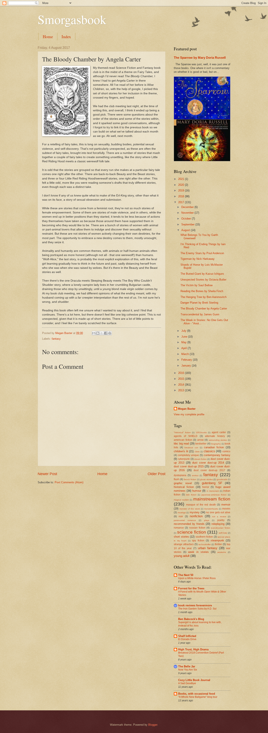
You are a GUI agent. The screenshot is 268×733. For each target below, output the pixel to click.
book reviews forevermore (195, 605)
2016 (181, 372)
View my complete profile (189, 414)
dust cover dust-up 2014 (208, 462)
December (188, 207)
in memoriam (213, 491)
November (188, 212)
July (184, 330)
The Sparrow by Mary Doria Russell (200, 57)
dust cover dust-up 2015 (189, 466)
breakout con (191, 447)
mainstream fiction (212, 498)
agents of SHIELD (185, 436)
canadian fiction (214, 447)
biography (216, 444)
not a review (219, 516)
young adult (181, 556)
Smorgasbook (72, 19)
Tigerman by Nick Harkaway (197, 258)
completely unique (188, 455)
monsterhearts (211, 509)
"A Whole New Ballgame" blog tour (197, 696)
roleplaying (217, 523)
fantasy (56, 338)
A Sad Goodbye (187, 683)
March (185, 354)
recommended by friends (189, 523)
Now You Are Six (187, 669)
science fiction (191, 532)
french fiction (190, 479)
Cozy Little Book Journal (194, 680)
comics (226, 451)
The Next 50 (185, 575)
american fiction (183, 440)
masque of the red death (201, 504)
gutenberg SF (212, 483)
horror (205, 487)
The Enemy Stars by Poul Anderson (202, 253)
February (187, 359)
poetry (220, 520)
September (188, 224)
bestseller (200, 443)
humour (196, 490)
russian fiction (197, 527)
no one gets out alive (218, 512)
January (186, 365)
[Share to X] (102, 333)
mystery (195, 512)
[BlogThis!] (98, 333)
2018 (181, 196)
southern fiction (204, 536)
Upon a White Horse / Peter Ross (197, 578)
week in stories (198, 552)
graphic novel (183, 483)
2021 (181, 179)
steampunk (217, 540)
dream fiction (200, 459)
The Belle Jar (186, 666)
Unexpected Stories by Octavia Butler (203, 279)
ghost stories (206, 479)
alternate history (215, 436)
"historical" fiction (182, 432)
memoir (225, 504)
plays (206, 520)
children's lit (181, 451)
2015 (181, 378)
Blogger (152, 724)
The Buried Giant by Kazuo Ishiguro (202, 273)
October (186, 218)
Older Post (156, 474)
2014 (181, 384)
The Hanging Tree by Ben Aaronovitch (203, 297)
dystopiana (180, 475)
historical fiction (184, 487)
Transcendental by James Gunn (199, 314)
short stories (181, 536)
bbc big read (181, 443)
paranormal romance (185, 520)
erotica (195, 475)
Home (48, 36)
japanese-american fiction (214, 495)
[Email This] (94, 333)
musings (182, 512)
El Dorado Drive (187, 639)
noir (181, 516)
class (197, 451)
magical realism (181, 500)
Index (66, 36)
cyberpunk (184, 459)
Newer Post (47, 474)
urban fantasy (207, 548)
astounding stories (218, 440)
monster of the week (189, 509)
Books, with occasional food (196, 693)
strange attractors (184, 544)
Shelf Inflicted (187, 636)
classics (209, 451)
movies (226, 508)
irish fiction (191, 495)
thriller (218, 544)
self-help (223, 533)
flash (176, 479)
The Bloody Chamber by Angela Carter (203, 308)
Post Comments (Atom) (69, 482)
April (184, 348)
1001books (201, 432)
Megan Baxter (187, 408)
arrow (200, 440)
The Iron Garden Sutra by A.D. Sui (197, 608)
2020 (181, 184)
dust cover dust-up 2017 (209, 470)
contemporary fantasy (217, 455)
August (186, 230)
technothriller (204, 544)
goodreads (222, 479)
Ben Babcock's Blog (191, 619)
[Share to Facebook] (106, 333)
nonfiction (196, 516)
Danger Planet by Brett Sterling (199, 302)
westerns (221, 552)
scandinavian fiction (220, 528)
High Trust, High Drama (193, 649)
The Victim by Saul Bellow (196, 285)
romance (179, 527)
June (184, 336)
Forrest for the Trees (191, 588)
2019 (181, 190)
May (184, 342)
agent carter (219, 432)
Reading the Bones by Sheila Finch (201, 291)
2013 (181, 390)
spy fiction (198, 540)
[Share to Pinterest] (110, 333)
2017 (181, 202)
